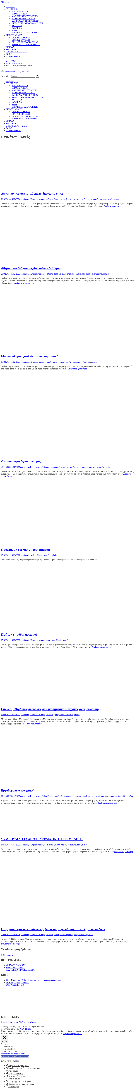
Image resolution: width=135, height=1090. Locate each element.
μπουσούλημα (84, 362)
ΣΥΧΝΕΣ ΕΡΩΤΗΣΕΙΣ (16, 52)
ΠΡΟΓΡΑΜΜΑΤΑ (14, 35)
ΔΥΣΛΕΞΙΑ (17, 28)
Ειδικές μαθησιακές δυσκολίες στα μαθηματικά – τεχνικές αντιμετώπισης (50, 709)
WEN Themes (26, 1029)
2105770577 (11, 61)
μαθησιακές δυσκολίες (75, 274)
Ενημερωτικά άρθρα (39, 199)
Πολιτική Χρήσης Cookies (17, 982)
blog (27, 199)
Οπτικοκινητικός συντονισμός (21, 461)
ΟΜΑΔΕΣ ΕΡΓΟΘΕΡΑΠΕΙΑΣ (25, 42)
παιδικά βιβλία (66, 934)
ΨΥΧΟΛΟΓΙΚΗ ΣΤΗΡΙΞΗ (23, 18)
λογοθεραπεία (100, 796)
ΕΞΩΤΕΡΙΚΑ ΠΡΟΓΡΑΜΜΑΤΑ (26, 44)
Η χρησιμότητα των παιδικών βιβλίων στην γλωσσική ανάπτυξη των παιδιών (53, 929)
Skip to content (7, 2)
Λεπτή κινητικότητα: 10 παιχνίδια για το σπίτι (32, 193)
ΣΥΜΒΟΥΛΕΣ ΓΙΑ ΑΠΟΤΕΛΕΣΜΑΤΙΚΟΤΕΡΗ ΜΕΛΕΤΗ (42, 839)
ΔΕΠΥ (14, 30)
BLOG (9, 54)
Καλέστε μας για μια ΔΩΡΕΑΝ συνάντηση (19, 1022)
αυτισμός (51, 640)
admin (23, 199)
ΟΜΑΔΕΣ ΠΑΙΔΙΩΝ (21, 37)
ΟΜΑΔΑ (10, 47)
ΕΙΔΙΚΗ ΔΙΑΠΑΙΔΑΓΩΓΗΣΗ (25, 33)
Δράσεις (33, 555)
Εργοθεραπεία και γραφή (18, 790)
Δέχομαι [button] (58, 1033)
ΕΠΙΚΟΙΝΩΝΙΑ (13, 56)
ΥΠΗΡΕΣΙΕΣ (12, 9)
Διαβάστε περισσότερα (113, 206)
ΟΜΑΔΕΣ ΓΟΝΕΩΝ (21, 40)
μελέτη (57, 845)
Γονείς (50, 199)
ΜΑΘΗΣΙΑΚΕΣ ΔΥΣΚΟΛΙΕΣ (25, 16)
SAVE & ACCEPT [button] (9, 1051)
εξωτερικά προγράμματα (70, 796)
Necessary (8, 1046)
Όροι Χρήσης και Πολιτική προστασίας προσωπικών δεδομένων (33, 980)
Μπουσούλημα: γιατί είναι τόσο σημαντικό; (30, 356)
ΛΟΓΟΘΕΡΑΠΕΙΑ (20, 11)
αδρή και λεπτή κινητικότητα (59, 467)
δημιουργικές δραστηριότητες (66, 199)
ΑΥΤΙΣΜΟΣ (17, 25)
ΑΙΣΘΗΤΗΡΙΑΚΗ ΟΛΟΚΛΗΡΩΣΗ (27, 23)
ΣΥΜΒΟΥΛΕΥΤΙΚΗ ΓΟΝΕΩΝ (25, 21)
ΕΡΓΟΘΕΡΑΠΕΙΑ (20, 14)
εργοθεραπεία (86, 199)
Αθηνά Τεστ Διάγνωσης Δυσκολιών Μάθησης (31, 268)
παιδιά (95, 199)
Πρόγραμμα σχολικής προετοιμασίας (25, 549)
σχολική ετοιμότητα (100, 274)
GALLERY (11, 49)
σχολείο (53, 555)
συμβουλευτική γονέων (109, 199)
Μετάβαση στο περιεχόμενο (13, 1054)
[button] (15, 1056)
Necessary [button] (5, 1044)
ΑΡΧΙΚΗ (10, 7)
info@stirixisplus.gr (14, 63)
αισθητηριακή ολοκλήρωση (59, 362)
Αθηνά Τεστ (53, 274)
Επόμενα (9, 955)
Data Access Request (15, 985)
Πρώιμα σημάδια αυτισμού (19, 634)
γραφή (56, 796)
